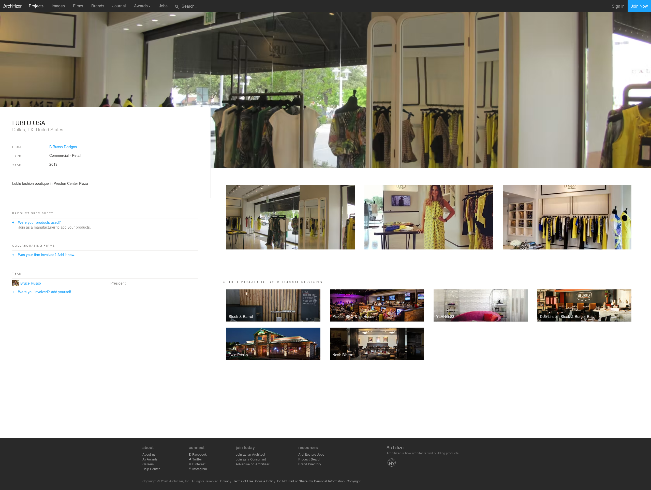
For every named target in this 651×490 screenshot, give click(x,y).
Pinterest (198, 463)
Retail (76, 155)
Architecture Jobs (311, 454)
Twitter (196, 459)
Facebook (199, 454)
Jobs (163, 6)
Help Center (151, 468)
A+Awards (150, 459)
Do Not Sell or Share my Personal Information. (311, 481)
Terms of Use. (243, 481)
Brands (97, 6)
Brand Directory (309, 463)
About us (149, 454)
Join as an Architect (250, 454)
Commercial (59, 155)
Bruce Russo (30, 283)
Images (58, 6)
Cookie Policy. (265, 481)
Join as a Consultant (251, 459)
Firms (78, 6)
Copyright (354, 481)
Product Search (309, 459)
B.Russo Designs (63, 146)
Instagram (199, 468)
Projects (36, 6)
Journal (119, 6)
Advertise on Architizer (252, 463)
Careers (148, 463)
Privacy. (226, 481)
